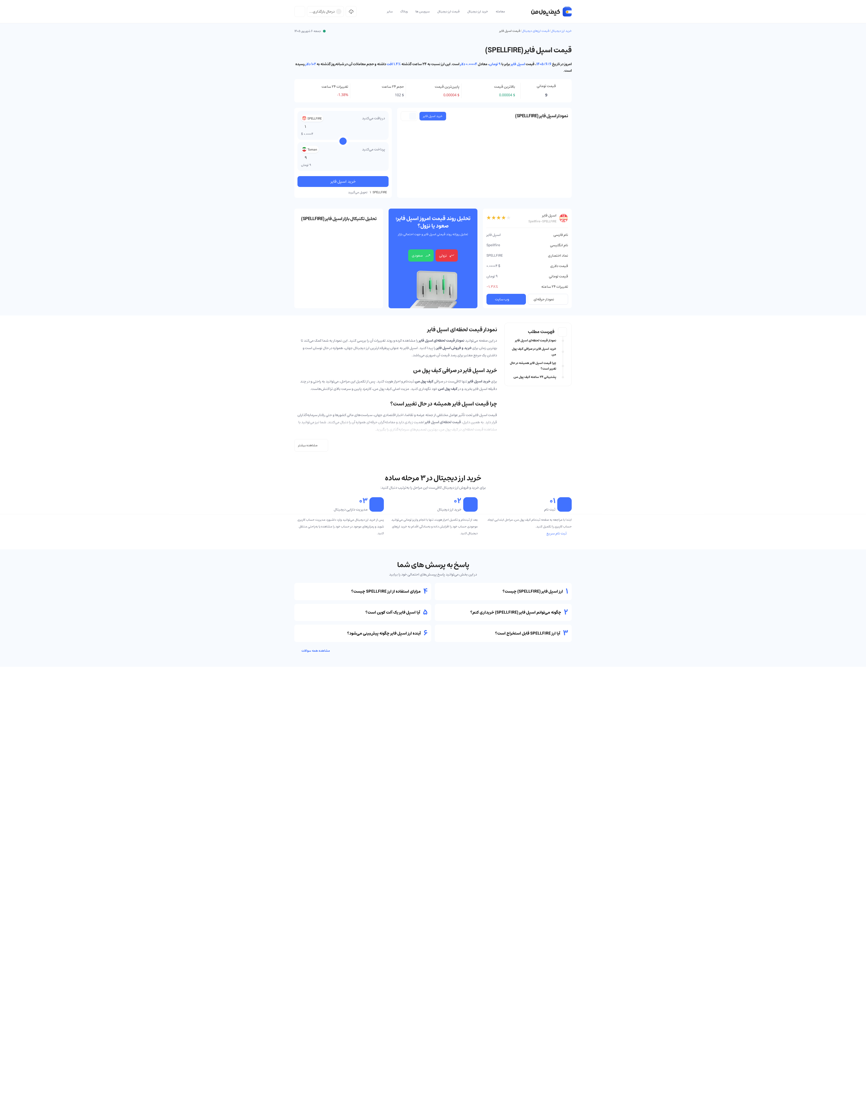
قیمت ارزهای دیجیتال (535, 31)
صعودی (417, 255)
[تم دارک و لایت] (300, 11)
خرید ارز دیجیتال (561, 31)
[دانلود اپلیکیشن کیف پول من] (351, 11)
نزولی (443, 255)
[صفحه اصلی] (551, 11)
